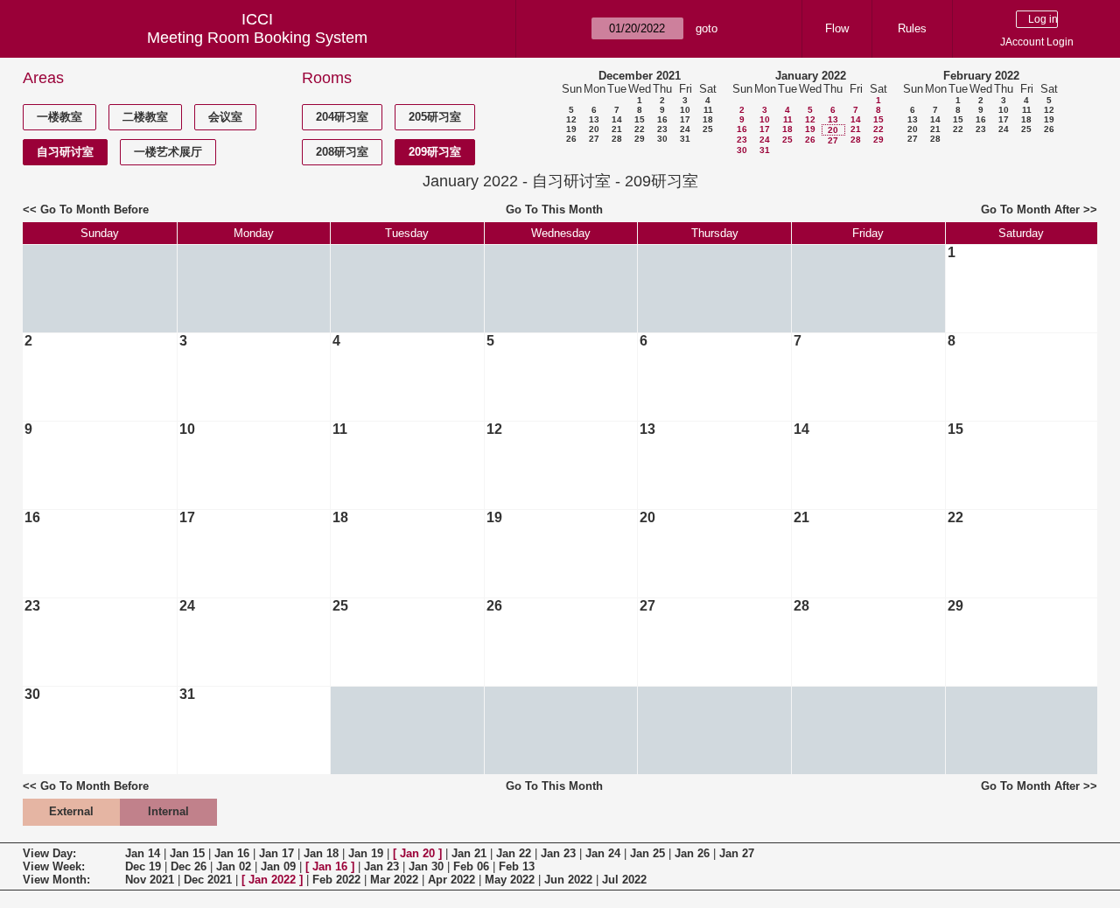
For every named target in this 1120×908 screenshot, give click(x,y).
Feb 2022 (336, 879)
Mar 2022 (394, 879)
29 (639, 138)
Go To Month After (1030, 209)
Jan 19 (365, 853)
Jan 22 (513, 853)
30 (662, 138)
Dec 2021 (208, 879)
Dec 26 (188, 866)
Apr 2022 (451, 879)
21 (617, 129)
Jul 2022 (624, 879)
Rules (912, 28)
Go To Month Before (94, 209)
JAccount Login (1037, 42)
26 (571, 138)
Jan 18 (321, 853)
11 (708, 110)
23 (662, 129)
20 (594, 129)
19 (571, 129)
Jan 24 (602, 853)
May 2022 (510, 879)
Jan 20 (417, 853)
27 (594, 138)
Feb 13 (517, 866)
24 (685, 129)
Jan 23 (558, 853)
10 (685, 110)
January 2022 (810, 75)
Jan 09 (278, 866)
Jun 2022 (568, 879)
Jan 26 (692, 853)
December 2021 (639, 75)
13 (594, 119)
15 (639, 119)
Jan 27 (736, 853)
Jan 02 (233, 866)
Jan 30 (426, 866)
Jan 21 (469, 853)
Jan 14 (142, 853)
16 (662, 119)
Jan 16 (231, 853)
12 (571, 119)
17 (685, 119)
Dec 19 (143, 866)
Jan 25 (647, 853)
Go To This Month (554, 209)
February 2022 (981, 75)
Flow (837, 28)
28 (617, 138)
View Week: (54, 866)
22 (639, 129)
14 (617, 119)
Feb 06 (471, 866)
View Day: (49, 853)
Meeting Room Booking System (257, 37)
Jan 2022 (272, 879)
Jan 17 (276, 853)
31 (685, 138)
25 (708, 129)
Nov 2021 (149, 879)
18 (708, 119)
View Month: (56, 879)
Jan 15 (187, 853)
